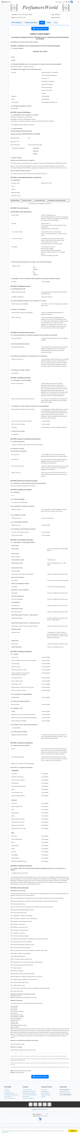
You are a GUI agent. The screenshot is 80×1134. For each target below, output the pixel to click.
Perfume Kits (26, 1096)
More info (5, 1132)
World (7, 2)
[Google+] (45, 1104)
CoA (55, 22)
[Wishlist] (66, 2)
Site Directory (44, 1091)
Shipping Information (9, 1093)
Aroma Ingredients (27, 1089)
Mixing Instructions (45, 1094)
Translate (44, 1116)
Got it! (73, 1131)
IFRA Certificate (16, 22)
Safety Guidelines (45, 1093)
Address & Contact (64, 1091)
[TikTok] (31, 1104)
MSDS (49, 22)
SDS (42, 22)
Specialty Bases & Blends (29, 1093)
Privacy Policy (7, 1096)
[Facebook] (35, 1104)
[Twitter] (40, 1104)
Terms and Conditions (9, 1098)
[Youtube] (49, 1104)
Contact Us (44, 1089)
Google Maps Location (65, 1093)
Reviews (43, 1096)
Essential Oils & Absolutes (29, 1091)
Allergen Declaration (31, 22)
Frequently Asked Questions (11, 1094)
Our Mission (7, 1091)
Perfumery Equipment (28, 1098)
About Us (6, 1089)
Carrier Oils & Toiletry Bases (30, 1094)
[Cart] (69, 2)
